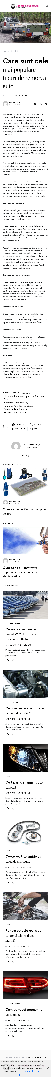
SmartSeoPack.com (37, 1058)
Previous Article (13, 465)
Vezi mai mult (27, 1071)
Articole (9, 703)
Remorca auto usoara (15, 409)
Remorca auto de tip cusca (18, 406)
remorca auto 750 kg (15, 402)
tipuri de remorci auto (16, 412)
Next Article (9, 523)
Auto (17, 51)
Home (6, 51)
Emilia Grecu (14, 103)
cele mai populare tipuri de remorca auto (24, 398)
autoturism (23, 393)
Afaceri (9, 624)
